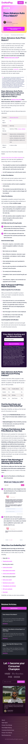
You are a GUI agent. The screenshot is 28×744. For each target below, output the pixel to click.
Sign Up (20, 2)
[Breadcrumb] (2, 34)
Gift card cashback (7, 589)
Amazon (19, 128)
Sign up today (21, 681)
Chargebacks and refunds (9, 586)
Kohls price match (7, 579)
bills (9, 558)
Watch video (7, 700)
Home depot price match (9, 570)
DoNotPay (7, 2)
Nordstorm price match (8, 582)
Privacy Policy (15, 347)
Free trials (5, 592)
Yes (10, 120)
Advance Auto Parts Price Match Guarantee (12, 157)
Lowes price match (7, 567)
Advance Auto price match (11, 57)
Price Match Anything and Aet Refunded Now (14, 29)
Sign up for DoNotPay (14, 343)
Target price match (7, 561)
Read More (5, 623)
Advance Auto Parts (16, 99)
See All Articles (14, 608)
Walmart (23, 128)
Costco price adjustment (9, 573)
